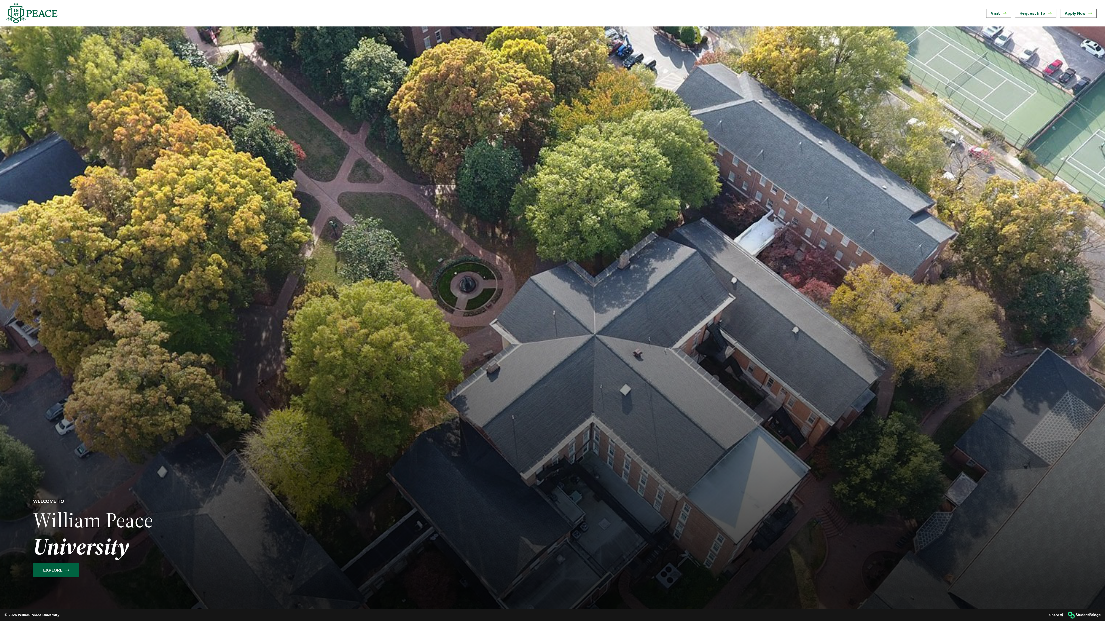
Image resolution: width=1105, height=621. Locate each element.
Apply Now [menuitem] (1075, 13)
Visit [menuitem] (995, 13)
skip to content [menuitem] (552, 4)
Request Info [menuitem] (1032, 13)
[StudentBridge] (1084, 615)
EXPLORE (52, 570)
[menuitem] (32, 13)
